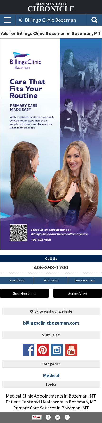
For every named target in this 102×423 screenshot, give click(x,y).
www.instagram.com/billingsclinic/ (57, 350)
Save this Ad (16, 280)
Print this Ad (51, 280)
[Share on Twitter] (57, 417)
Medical (51, 375)
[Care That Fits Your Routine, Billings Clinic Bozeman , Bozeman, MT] (51, 144)
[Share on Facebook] (48, 417)
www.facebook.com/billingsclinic (28, 350)
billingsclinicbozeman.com (51, 323)
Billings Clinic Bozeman (50, 20)
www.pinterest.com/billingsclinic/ (43, 350)
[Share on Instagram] (67, 417)
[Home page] (51, 6)
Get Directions (24, 293)
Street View (77, 293)
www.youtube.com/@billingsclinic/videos (71, 350)
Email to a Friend (85, 280)
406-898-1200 (51, 267)
